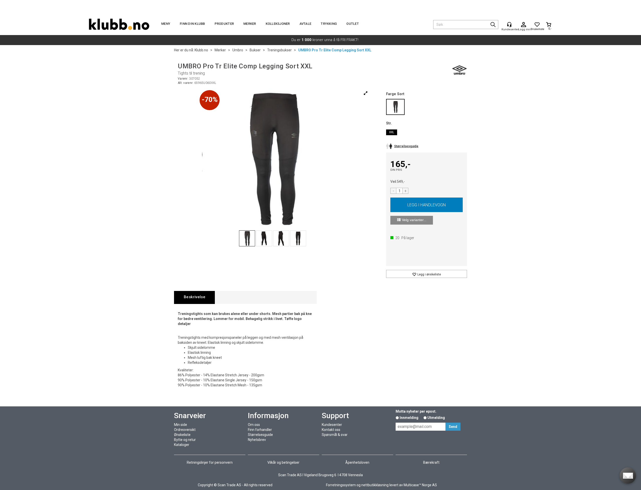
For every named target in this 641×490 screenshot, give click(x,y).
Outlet (352, 24)
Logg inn (523, 25)
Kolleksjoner (278, 24)
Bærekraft (431, 462)
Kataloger (181, 445)
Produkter (224, 24)
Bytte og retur (185, 440)
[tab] (194, 297)
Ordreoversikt (185, 430)
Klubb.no (201, 50)
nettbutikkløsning (375, 485)
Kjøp (426, 205)
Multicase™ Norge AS (420, 485)
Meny (165, 24)
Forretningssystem (341, 485)
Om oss (254, 425)
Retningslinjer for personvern (209, 462)
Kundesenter (332, 425)
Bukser (255, 50)
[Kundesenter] (509, 24)
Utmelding (436, 418)
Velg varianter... (414, 220)
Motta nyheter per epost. (416, 411)
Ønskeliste (182, 435)
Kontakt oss (331, 430)
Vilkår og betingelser (283, 462)
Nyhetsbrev (257, 440)
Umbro (237, 50)
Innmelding (409, 418)
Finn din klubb (192, 24)
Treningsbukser (279, 50)
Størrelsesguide (260, 435)
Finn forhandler (260, 430)
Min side (180, 425)
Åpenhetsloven (357, 462)
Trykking (329, 24)
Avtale (305, 24)
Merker (249, 24)
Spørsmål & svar (335, 435)
